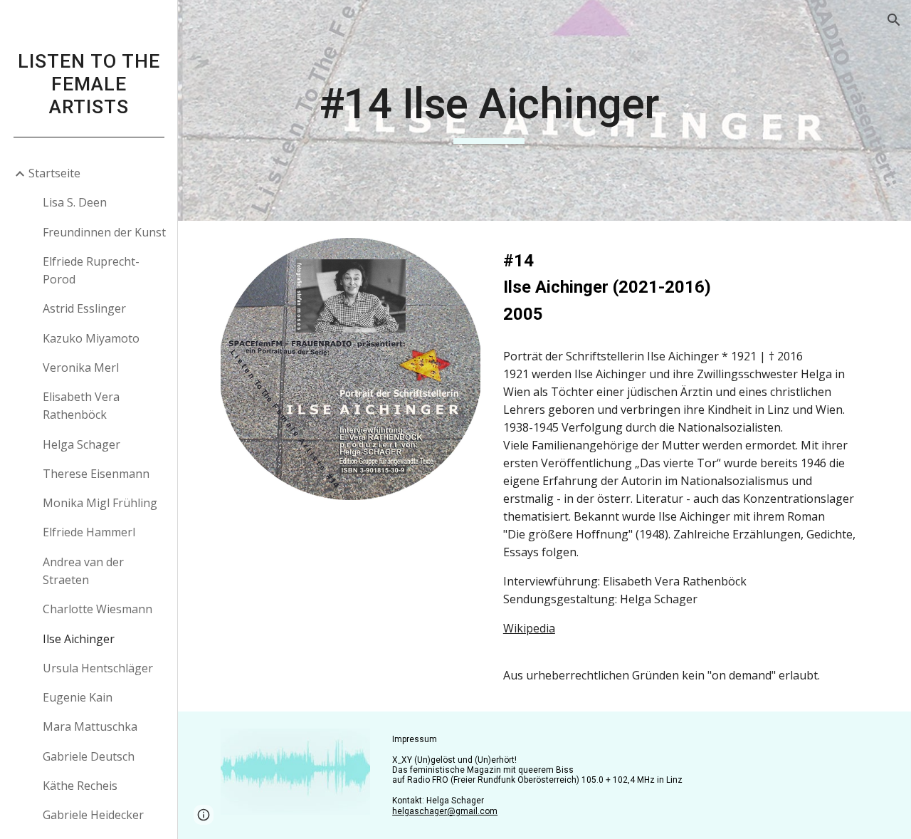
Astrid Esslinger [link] (84, 308)
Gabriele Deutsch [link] (89, 756)
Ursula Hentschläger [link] (98, 668)
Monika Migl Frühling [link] (100, 503)
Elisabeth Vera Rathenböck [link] (81, 405)
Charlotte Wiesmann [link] (97, 609)
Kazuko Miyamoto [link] (91, 338)
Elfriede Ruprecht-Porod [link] (91, 270)
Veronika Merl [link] (81, 367)
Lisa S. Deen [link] (75, 202)
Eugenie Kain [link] (77, 697)
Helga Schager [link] (81, 444)
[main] (489, 110)
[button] (894, 20)
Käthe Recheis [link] (80, 785)
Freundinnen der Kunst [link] (104, 232)
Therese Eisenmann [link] (96, 473)
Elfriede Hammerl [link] (89, 532)
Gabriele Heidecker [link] (93, 815)
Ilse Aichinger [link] (79, 639)
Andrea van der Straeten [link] (83, 571)
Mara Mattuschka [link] (90, 726)
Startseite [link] (54, 173)
